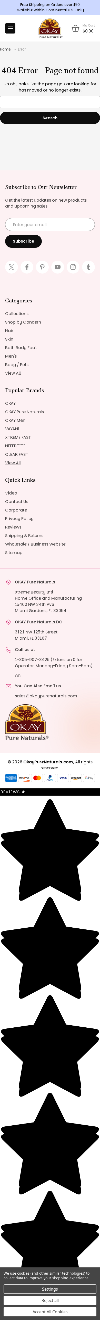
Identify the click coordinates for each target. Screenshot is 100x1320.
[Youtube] (57, 267)
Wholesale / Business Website (35, 544)
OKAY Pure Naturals (24, 412)
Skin (9, 339)
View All (13, 373)
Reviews (13, 527)
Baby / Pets (16, 365)
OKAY (10, 403)
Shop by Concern (23, 322)
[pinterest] (42, 267)
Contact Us (16, 502)
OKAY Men (15, 420)
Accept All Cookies (50, 1312)
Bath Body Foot (21, 348)
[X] (11, 267)
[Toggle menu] (10, 28)
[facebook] (27, 267)
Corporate (16, 510)
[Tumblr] (88, 267)
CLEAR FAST (16, 454)
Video (11, 493)
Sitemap (14, 553)
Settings (50, 1289)
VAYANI (12, 429)
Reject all (50, 1300)
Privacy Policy (19, 519)
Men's (11, 356)
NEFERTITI (15, 446)
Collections (16, 314)
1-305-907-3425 (32, 660)
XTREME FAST (18, 437)
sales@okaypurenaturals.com (46, 696)
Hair (9, 331)
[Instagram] (73, 267)
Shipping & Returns (24, 536)
